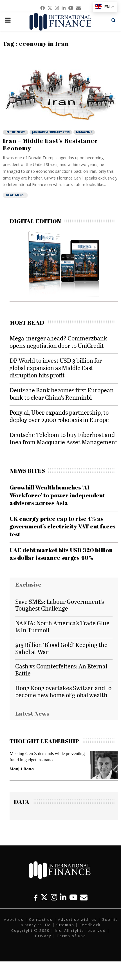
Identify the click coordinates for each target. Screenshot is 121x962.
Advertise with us (77, 919)
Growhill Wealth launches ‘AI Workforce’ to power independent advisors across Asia (57, 495)
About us (14, 919)
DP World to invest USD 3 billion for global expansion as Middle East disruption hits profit (56, 367)
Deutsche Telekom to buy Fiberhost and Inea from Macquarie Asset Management (63, 438)
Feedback (90, 924)
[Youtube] (73, 897)
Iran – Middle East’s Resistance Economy (50, 144)
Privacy (43, 935)
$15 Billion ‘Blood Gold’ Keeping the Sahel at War (61, 648)
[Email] (84, 897)
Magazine (84, 132)
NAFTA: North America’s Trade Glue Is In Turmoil (62, 626)
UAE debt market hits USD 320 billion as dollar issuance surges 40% (61, 553)
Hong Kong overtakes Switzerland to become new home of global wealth (63, 691)
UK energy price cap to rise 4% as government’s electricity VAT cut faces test (63, 526)
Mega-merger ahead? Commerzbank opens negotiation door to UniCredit (58, 341)
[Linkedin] (63, 897)
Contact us (41, 919)
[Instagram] (54, 897)
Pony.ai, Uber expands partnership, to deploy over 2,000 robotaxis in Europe (59, 416)
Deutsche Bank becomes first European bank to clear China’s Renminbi (62, 393)
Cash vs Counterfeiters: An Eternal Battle (61, 669)
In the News (15, 132)
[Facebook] (36, 897)
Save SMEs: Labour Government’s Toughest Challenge (59, 605)
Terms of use (71, 935)
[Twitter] (44, 897)
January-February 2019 (51, 132)
